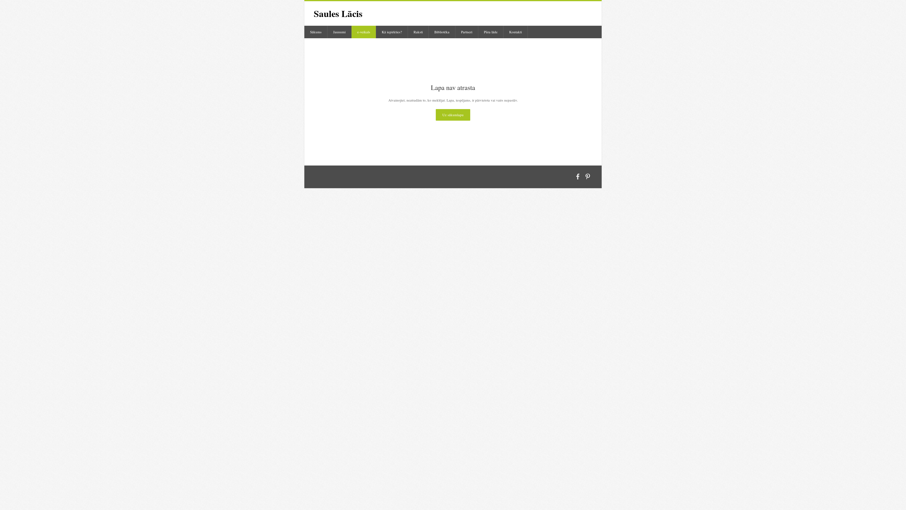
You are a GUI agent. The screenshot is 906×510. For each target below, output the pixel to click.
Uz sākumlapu (453, 114)
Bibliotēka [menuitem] (441, 32)
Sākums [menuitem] (316, 32)
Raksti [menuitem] (418, 32)
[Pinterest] (587, 177)
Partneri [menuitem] (466, 32)
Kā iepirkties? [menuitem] (392, 32)
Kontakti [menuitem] (515, 32)
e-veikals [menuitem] (363, 32)
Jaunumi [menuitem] (339, 32)
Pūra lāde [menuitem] (491, 32)
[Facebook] (577, 177)
